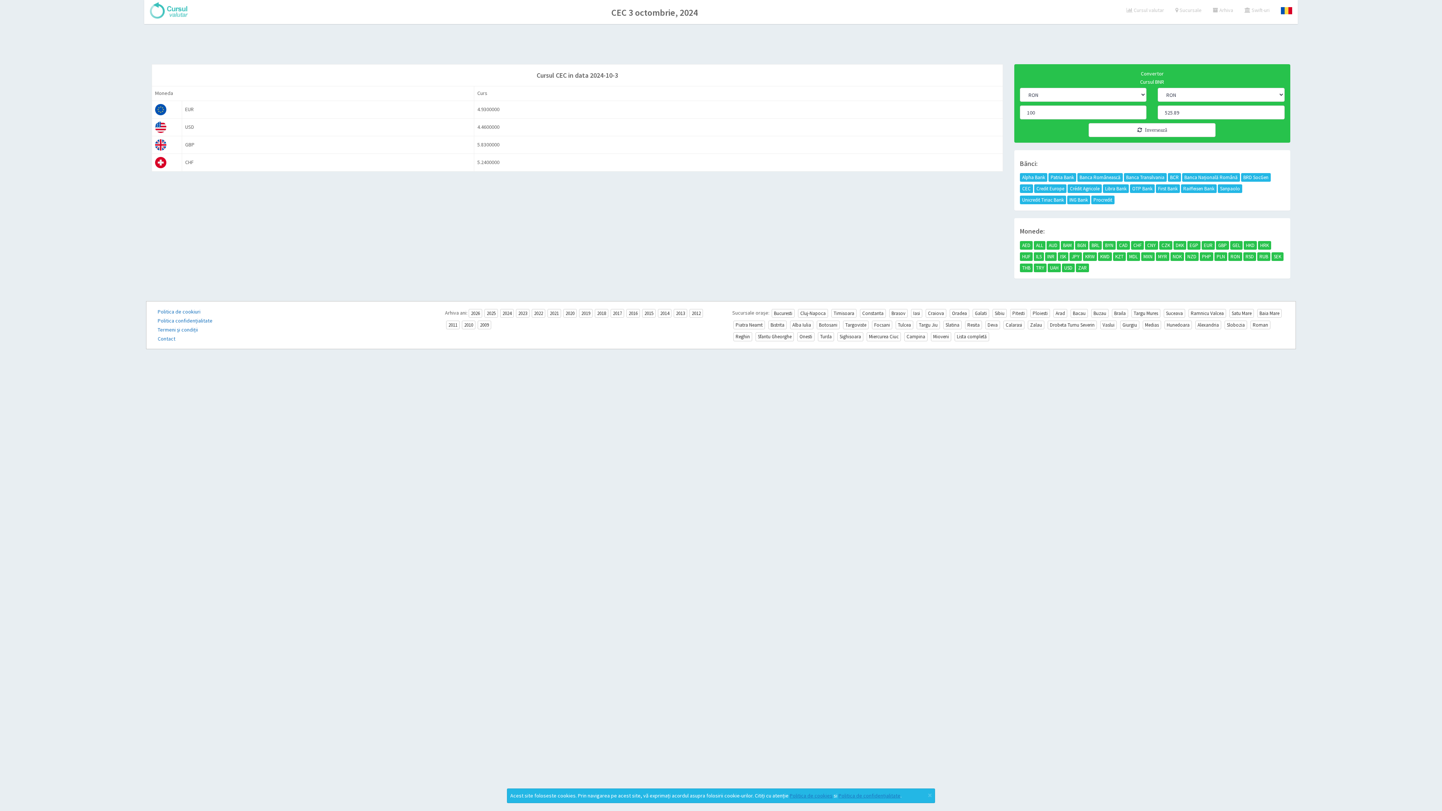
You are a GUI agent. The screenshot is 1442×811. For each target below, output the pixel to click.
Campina (916, 336)
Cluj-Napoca (813, 313)
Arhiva (1225, 10)
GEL (1236, 245)
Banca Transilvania (1145, 177)
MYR (1162, 256)
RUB (1263, 256)
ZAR (1082, 268)
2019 (585, 313)
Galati (981, 313)
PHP (1206, 256)
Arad (1060, 313)
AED (1026, 245)
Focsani (882, 325)
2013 (680, 313)
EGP (1194, 245)
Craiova (936, 313)
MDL (1133, 256)
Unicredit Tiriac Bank (1043, 200)
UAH (1054, 268)
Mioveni (941, 336)
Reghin (743, 336)
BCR (1174, 177)
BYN (1109, 245)
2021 (554, 313)
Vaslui (1109, 325)
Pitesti (1018, 313)
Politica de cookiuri (179, 311)
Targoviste (855, 325)
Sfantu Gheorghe (775, 336)
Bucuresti (783, 313)
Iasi (916, 313)
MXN (1147, 256)
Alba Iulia (801, 325)
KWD (1105, 256)
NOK (1177, 256)
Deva (993, 325)
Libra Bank (1116, 188)
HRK (1264, 245)
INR (1050, 256)
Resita (973, 325)
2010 (468, 325)
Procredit (1103, 200)
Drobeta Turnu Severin (1072, 325)
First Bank (1168, 188)
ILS (1039, 256)
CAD (1123, 245)
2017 (617, 313)
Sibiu (1000, 313)
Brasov (898, 313)
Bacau (1079, 313)
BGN (1081, 245)
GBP (1222, 245)
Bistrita (777, 325)
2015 (648, 313)
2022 (538, 313)
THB (1026, 268)
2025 (491, 313)
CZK (1165, 245)
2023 (522, 313)
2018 (601, 313)
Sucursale (1190, 10)
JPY (1076, 256)
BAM (1067, 245)
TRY (1040, 268)
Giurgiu (1129, 325)
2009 (484, 325)
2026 (475, 313)
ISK (1063, 256)
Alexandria (1208, 325)
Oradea (959, 313)
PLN (1221, 256)
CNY (1151, 245)
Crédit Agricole (1085, 188)
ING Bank (1078, 200)
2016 (633, 313)
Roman (1260, 325)
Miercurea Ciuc (884, 336)
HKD (1250, 245)
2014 (664, 313)
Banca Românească (1100, 177)
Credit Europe (1050, 188)
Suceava (1174, 313)
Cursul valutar (1148, 10)
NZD (1191, 256)
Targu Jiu (928, 325)
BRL (1096, 245)
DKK (1180, 245)
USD (1068, 268)
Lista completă (972, 336)
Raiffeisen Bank (1198, 188)
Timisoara (844, 313)
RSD (1250, 256)
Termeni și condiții (178, 329)
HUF (1026, 256)
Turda (826, 336)
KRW (1090, 256)
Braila (1120, 313)
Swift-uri (1260, 10)
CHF (1137, 245)
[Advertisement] (721, 45)
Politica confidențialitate (185, 320)
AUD (1053, 245)
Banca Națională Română (1211, 177)
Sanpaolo (1230, 188)
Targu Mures (1146, 313)
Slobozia (1236, 325)
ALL (1039, 245)
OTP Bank (1142, 188)
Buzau (1100, 313)
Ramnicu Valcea (1207, 313)
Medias (1152, 325)
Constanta (873, 313)
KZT (1119, 256)
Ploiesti (1040, 313)
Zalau (1036, 325)
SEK (1277, 256)
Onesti (805, 336)
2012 (696, 313)
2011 (452, 325)
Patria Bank (1062, 177)
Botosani (828, 325)
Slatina (952, 325)
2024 (506, 313)
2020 (570, 313)
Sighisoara (850, 336)
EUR (1208, 245)
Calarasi (1014, 325)
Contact (166, 338)
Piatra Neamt (749, 325)
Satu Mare (1242, 313)
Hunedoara (1178, 325)
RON (1235, 256)
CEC (1026, 188)
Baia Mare (1269, 313)
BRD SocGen (1256, 177)
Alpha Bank (1033, 177)
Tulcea (904, 325)
